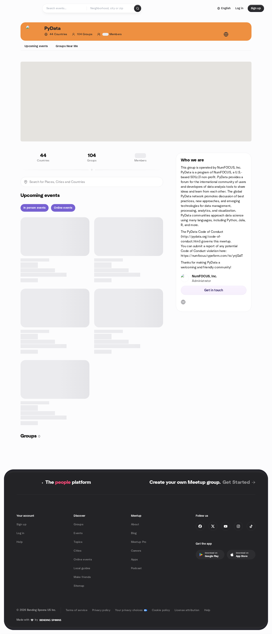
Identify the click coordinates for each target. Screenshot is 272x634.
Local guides (82, 568)
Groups (78, 524)
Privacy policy (101, 610)
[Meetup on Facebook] (200, 526)
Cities (77, 550)
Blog (134, 533)
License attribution (187, 610)
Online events (83, 559)
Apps (134, 559)
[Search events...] (137, 8)
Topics (78, 542)
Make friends (82, 577)
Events (78, 533)
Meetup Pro (138, 542)
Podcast (136, 568)
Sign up (21, 524)
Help (20, 542)
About (135, 524)
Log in (20, 533)
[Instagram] (238, 526)
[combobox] (110, 8)
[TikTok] (251, 526)
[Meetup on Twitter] (212, 526)
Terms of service (76, 610)
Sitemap (79, 586)
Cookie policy (161, 610)
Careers (136, 550)
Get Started (236, 482)
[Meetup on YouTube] (225, 526)
